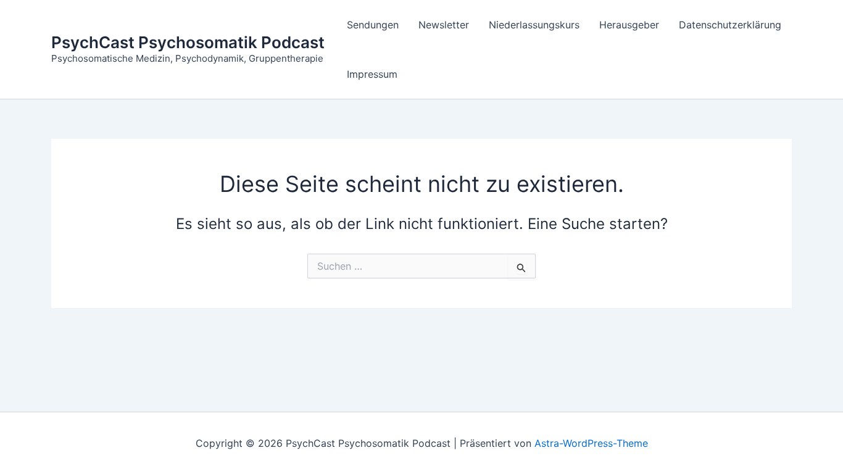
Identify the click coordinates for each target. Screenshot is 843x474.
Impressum (372, 74)
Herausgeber (629, 25)
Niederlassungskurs (534, 25)
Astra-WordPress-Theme (591, 443)
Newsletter (443, 25)
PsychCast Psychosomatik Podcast (188, 42)
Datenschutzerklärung (730, 25)
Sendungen (373, 25)
